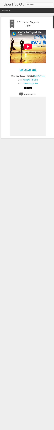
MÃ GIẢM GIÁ (28, 70)
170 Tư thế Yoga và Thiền (28, 23)
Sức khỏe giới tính (30, 83)
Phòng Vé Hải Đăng (30, 79)
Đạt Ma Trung (39, 76)
